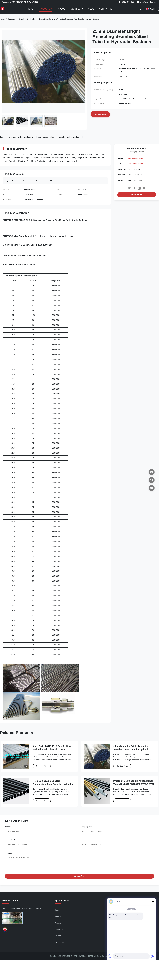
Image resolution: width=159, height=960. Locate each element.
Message (9, 853)
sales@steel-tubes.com (148, 2)
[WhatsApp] (152, 488)
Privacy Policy (60, 942)
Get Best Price (41, 766)
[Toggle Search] (140, 9)
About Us (75, 9)
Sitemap (58, 936)
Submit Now (79, 876)
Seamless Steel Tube (27, 19)
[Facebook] (134, 188)
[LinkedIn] (139, 188)
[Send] (153, 956)
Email (83, 840)
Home (30, 9)
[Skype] (152, 480)
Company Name (87, 827)
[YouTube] (143, 188)
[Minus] (152, 901)
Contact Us (105, 9)
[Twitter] (129, 188)
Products (44, 9)
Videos (61, 9)
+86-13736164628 (135, 164)
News (91, 9)
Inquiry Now (136, 195)
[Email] (152, 472)
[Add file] (110, 956)
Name (8, 827)
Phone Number (11, 840)
